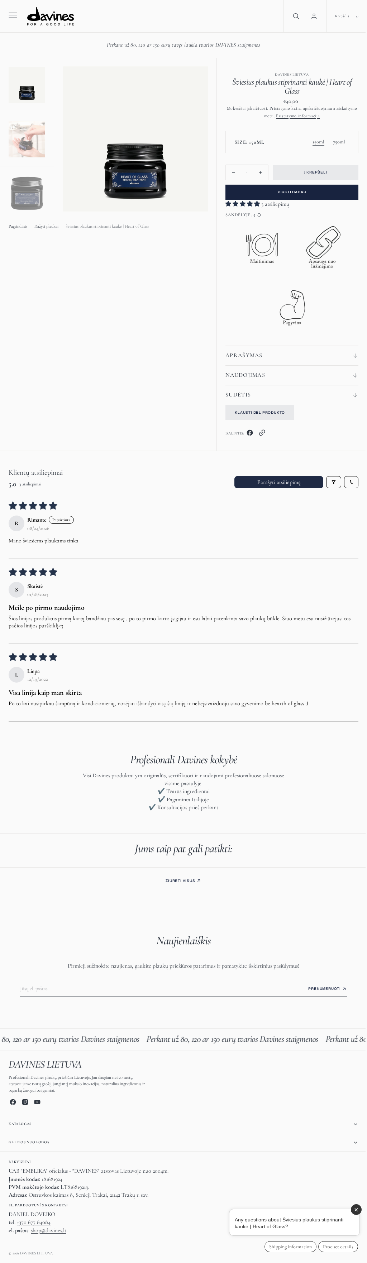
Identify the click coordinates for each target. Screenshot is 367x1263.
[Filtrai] (328, 482)
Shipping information (285, 1247)
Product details (333, 1247)
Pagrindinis (18, 226)
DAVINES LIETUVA (36, 1253)
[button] (12, 16)
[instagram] (25, 1102)
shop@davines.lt (48, 1230)
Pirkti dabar (287, 192)
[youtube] (37, 1102)
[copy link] (259, 434)
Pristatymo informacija (293, 115)
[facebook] (247, 434)
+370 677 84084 (34, 1222)
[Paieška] (289, 16)
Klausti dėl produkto (257, 412)
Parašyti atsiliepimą (273, 482)
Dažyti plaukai (46, 226)
